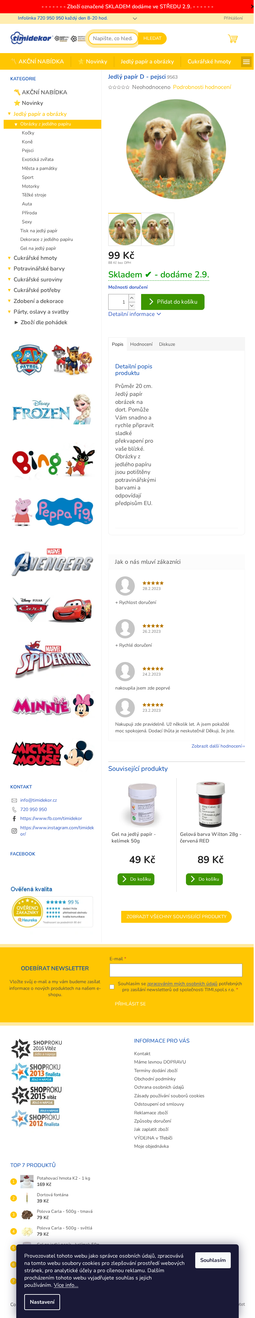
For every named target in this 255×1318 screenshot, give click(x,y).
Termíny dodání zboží (155, 1070)
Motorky (30, 186)
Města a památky (39, 168)
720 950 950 (33, 809)
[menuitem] (37, 61)
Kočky (28, 133)
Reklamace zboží (151, 1113)
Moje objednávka (151, 1146)
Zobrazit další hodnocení (217, 746)
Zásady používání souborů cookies (169, 1096)
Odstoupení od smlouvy (159, 1104)
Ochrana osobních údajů (159, 1087)
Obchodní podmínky (155, 1079)
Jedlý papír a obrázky (40, 114)
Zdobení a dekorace (38, 301)
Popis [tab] (118, 344)
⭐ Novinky (28, 103)
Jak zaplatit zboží (151, 1129)
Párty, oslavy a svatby (41, 312)
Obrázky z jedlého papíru (45, 124)
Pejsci (28, 150)
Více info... (66, 1285)
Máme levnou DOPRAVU (160, 1062)
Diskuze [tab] (167, 344)
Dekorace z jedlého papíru (46, 239)
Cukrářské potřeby (37, 290)
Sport (28, 177)
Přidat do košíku (177, 302)
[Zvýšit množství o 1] (131, 298)
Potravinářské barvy (39, 268)
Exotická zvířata (37, 159)
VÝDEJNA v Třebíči (153, 1138)
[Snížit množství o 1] (131, 306)
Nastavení (42, 1302)
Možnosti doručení (128, 287)
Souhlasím (213, 1260)
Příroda (29, 213)
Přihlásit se (130, 1004)
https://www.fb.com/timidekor (51, 818)
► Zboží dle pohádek (40, 322)
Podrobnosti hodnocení (202, 87)
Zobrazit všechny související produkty (176, 917)
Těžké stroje (34, 195)
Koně (27, 142)
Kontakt (142, 1054)
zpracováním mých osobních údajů (182, 984)
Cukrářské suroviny (38, 279)
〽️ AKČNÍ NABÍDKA (40, 92)
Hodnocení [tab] (141, 344)
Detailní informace (131, 314)
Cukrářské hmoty (35, 258)
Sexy (27, 222)
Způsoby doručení (152, 1121)
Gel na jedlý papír (38, 248)
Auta (27, 204)
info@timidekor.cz (38, 800)
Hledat (152, 38)
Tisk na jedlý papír (38, 231)
